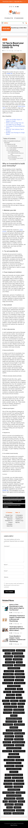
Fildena (20, 689)
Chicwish (19, 662)
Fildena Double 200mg (18, 691)
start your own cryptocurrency (14, 795)
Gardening (6, 700)
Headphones (14, 700)
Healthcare (6, 703)
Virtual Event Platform (9, 810)
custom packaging (8, 674)
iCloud (21, 706)
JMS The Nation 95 (19, 724)
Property (7, 777)
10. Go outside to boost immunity (17, 158)
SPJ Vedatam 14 (20, 792)
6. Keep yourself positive (15, 151)
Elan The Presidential (19, 683)
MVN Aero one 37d (9, 745)
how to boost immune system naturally (13, 497)
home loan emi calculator (10, 706)
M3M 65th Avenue (8, 733)
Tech (5, 801)
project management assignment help (14, 774)
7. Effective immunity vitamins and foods (17, 154)
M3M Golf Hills (9, 739)
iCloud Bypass (8, 709)
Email (6, 571)
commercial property (19, 665)
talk (5, 50)
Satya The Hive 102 (18, 783)
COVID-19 (9, 73)
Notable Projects (7, 751)
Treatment (21, 801)
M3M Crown (19, 736)
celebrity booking (10, 662)
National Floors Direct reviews (14, 748)
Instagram (14, 715)
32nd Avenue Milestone (8, 650)
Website (6, 577)
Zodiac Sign (8, 813)
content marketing (9, 671)
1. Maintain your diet (10, 144)
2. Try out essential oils (12, 145)
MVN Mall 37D (19, 745)
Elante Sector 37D (9, 680)
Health (5, 39)
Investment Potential (11, 721)
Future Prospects (10, 697)
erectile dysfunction (10, 689)
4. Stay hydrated (12, 149)
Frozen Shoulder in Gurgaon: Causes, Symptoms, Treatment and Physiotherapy (13, 1)
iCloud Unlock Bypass (19, 712)
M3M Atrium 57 (9, 736)
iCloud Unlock (7, 712)
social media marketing (8, 792)
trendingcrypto (9, 804)
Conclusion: (14, 159)
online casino (19, 760)
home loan (21, 703)
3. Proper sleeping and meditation (16, 147)
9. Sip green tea (14, 157)
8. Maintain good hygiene (15, 155)
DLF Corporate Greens (9, 677)
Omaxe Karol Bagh (13, 754)
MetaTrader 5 (7, 742)
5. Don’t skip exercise (13, 150)
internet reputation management (14, 718)
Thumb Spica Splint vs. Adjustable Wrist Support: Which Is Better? (17, 628)
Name (6, 564)
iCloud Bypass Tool (18, 709)
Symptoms (20, 798)
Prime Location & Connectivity (14, 768)
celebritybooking (18, 659)
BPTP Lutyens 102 (19, 656)
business (8, 659)
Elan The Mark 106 (7, 683)
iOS (20, 721)
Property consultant (17, 777)
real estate (20, 780)
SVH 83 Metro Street (10, 798)
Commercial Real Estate (13, 668)
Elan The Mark (19, 680)
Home (14, 703)
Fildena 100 (7, 691)
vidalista (9, 807)
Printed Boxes (13, 771)
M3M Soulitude (19, 739)
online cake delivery (9, 760)
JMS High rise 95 (8, 724)
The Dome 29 (12, 801)
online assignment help (13, 757)
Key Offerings (13, 727)
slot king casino (18, 786)
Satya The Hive (8, 783)
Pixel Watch (19, 765)
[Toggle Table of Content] (22, 139)
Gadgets (19, 697)
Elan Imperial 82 (20, 677)
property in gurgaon (9, 780)
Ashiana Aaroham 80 (17, 653)
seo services (9, 786)
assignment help (8, 656)
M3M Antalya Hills (19, 733)
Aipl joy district (20, 650)
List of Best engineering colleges (14, 730)
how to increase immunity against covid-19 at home (12, 501)
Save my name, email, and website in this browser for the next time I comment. (14, 585)
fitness (19, 694)
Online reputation (9, 765)
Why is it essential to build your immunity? (12, 141)
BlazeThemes (14, 825)
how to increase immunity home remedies (11, 506)
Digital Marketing (19, 674)
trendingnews (18, 804)
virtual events (20, 810)
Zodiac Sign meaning (18, 813)
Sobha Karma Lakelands (13, 789)
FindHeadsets (10, 694)
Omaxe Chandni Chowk (19, 751)
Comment (7, 546)
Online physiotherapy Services (14, 763)
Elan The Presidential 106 (14, 686)
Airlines (7, 653)
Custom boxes (19, 671)
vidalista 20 (17, 807)
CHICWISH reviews (7, 665)
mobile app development (18, 742)
